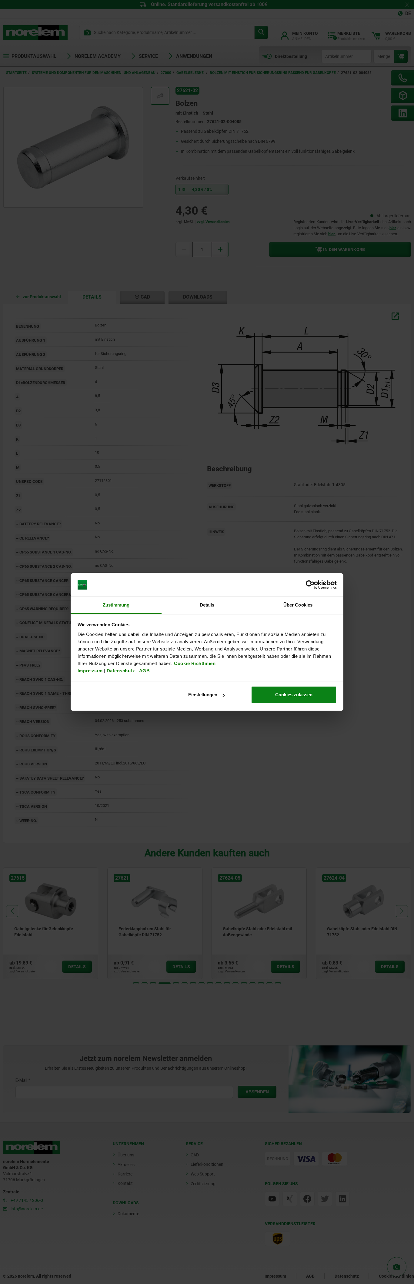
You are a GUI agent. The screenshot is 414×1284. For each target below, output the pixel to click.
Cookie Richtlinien (194, 663)
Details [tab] (207, 604)
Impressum (90, 670)
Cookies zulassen (293, 694)
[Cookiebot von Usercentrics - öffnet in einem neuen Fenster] (310, 585)
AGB (144, 670)
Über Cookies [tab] (297, 604)
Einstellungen (202, 694)
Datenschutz (121, 670)
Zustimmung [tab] (116, 604)
